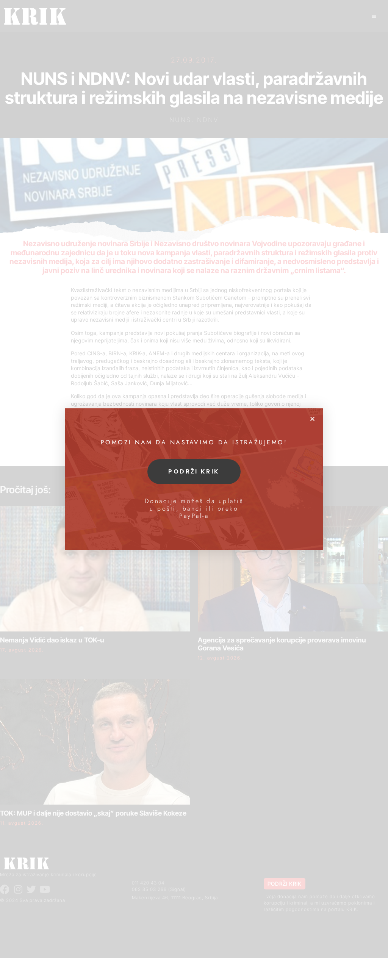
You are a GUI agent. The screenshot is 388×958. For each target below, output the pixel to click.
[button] (312, 419)
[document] (194, 479)
